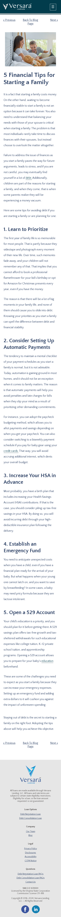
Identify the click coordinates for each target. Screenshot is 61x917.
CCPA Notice (30, 861)
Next (53, 20)
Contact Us (30, 882)
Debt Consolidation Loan (30, 818)
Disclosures (30, 853)
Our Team (30, 831)
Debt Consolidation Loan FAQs (31, 878)
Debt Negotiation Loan (30, 814)
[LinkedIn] (36, 912)
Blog (30, 835)
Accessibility (30, 857)
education (47, 661)
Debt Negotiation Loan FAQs (30, 874)
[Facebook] (25, 912)
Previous (10, 20)
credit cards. (11, 451)
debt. (29, 178)
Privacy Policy (30, 849)
